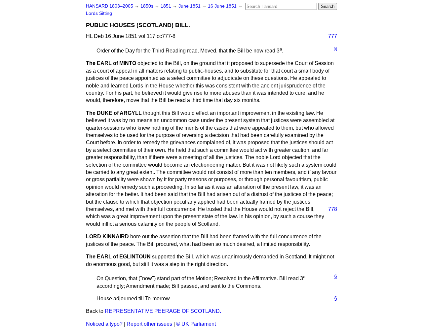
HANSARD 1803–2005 (109, 6)
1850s (147, 6)
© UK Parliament (196, 324)
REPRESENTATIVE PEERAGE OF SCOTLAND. (163, 311)
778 (332, 209)
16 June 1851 (223, 6)
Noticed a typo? (104, 324)
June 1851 (190, 6)
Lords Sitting (99, 13)
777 (332, 36)
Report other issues (149, 324)
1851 (167, 6)
